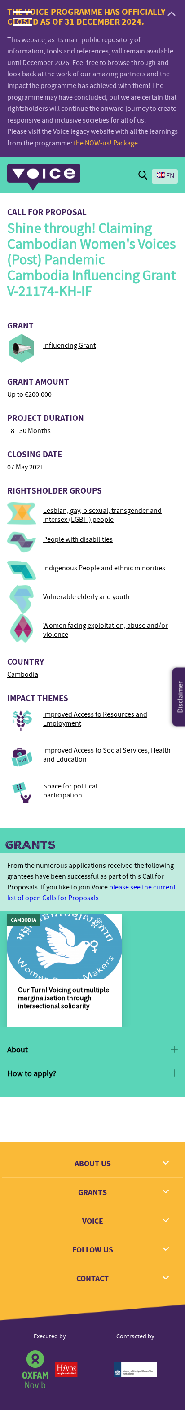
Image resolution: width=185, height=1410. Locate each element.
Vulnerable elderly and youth (86, 596)
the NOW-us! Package (106, 143)
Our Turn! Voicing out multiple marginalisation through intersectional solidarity (63, 997)
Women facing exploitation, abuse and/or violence (105, 630)
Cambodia (22, 674)
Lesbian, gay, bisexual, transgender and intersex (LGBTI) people (102, 515)
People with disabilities (78, 539)
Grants (30, 845)
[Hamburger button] (22, 17)
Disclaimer (180, 697)
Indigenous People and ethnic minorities (104, 568)
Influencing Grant (69, 345)
